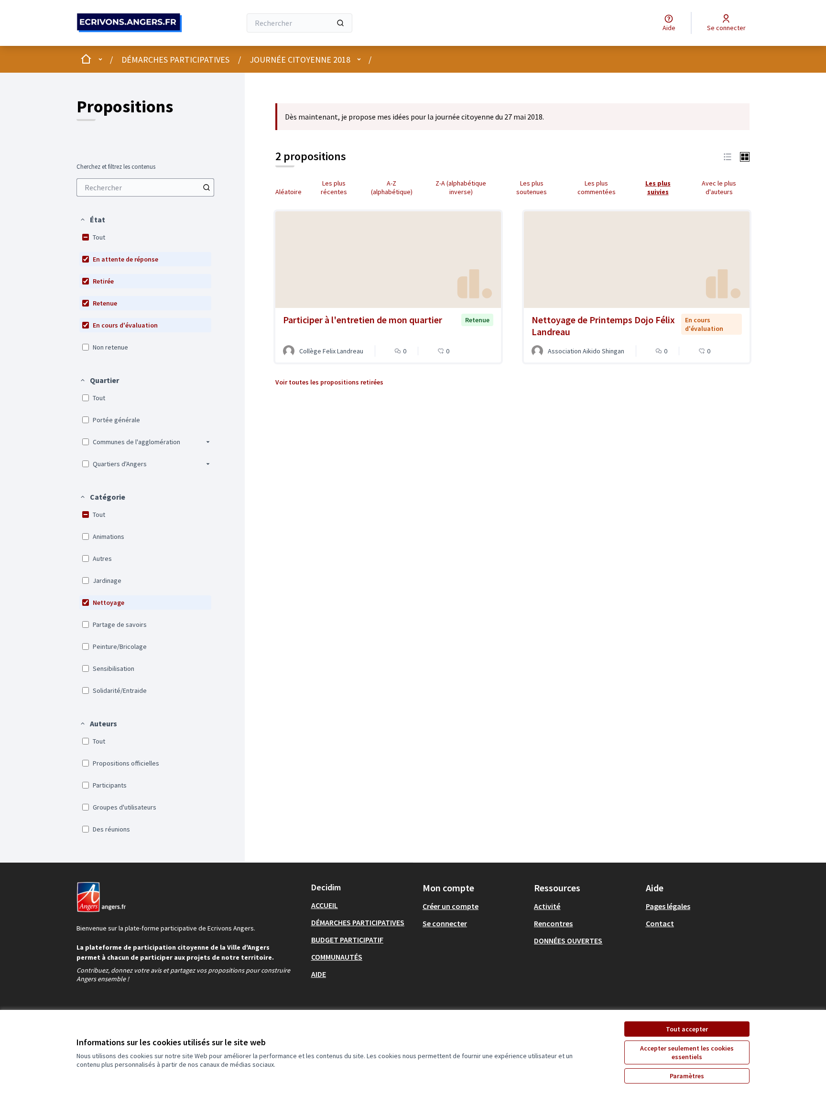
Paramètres (687, 1076)
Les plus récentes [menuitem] (334, 187)
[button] (92, 219)
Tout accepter (687, 1029)
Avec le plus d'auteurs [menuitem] (719, 187)
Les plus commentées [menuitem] (596, 187)
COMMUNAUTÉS (336, 957)
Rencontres (553, 923)
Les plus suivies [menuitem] (658, 187)
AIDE (318, 974)
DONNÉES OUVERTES (568, 940)
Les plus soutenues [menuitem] (531, 187)
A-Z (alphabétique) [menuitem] (392, 187)
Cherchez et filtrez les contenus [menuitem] (115, 167)
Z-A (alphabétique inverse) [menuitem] (460, 187)
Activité (547, 906)
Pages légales (668, 906)
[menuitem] (145, 187)
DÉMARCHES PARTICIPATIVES (175, 59)
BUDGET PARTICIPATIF (347, 939)
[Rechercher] (340, 23)
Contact (660, 923)
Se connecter (445, 923)
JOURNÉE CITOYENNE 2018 (300, 59)
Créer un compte (450, 906)
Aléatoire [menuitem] (288, 191)
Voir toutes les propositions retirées (329, 382)
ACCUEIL (324, 905)
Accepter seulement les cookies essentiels (687, 1052)
